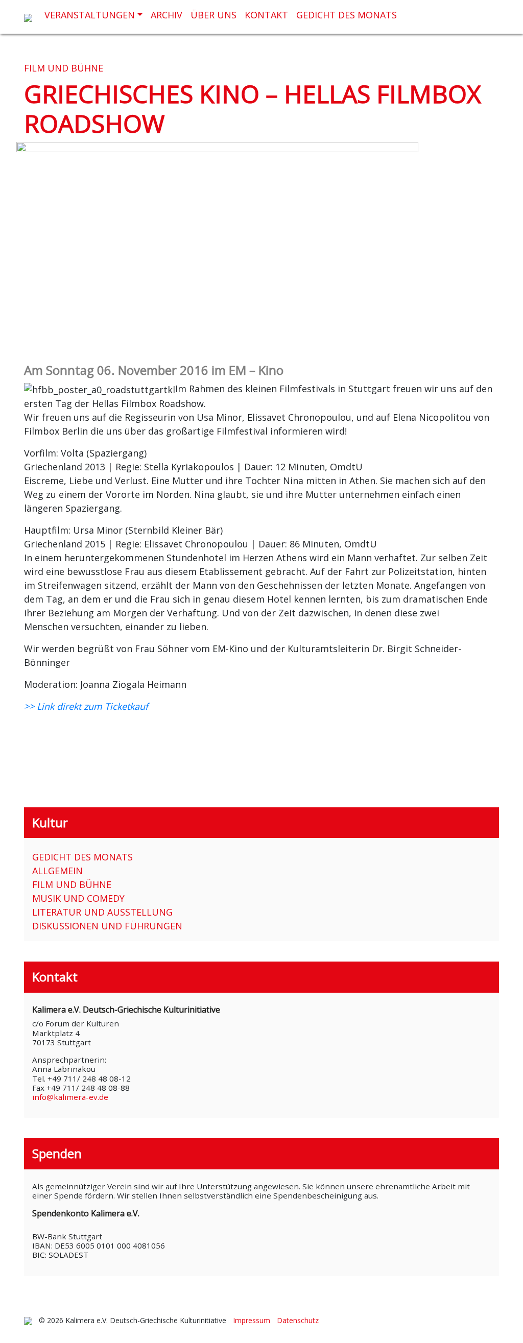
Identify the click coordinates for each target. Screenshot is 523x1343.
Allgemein (57, 871)
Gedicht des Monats (346, 15)
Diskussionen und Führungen (107, 926)
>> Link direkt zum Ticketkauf (86, 706)
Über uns (213, 15)
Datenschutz (298, 1320)
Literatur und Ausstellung (102, 912)
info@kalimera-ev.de (70, 1097)
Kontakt (266, 15)
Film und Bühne (63, 68)
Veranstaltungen (89, 15)
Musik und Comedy (78, 898)
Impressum (251, 1320)
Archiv (166, 15)
